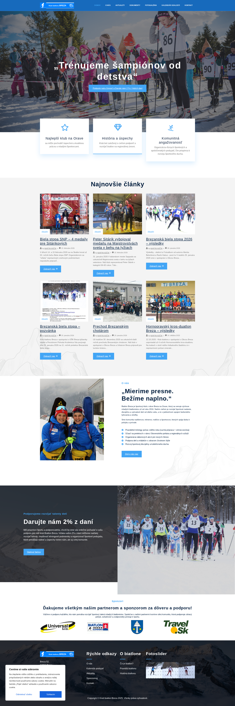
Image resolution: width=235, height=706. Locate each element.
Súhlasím (51, 694)
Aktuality (120, 5)
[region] (35, 683)
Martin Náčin (50, 248)
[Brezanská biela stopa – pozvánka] (64, 301)
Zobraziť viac (49, 269)
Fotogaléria (151, 5)
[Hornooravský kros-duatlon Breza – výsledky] (170, 301)
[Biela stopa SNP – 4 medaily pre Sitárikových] (64, 214)
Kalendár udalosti (171, 5)
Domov (97, 5)
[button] (148, 658)
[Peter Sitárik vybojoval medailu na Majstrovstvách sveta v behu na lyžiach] (117, 214)
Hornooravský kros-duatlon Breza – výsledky (168, 328)
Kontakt (189, 5)
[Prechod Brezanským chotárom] (117, 301)
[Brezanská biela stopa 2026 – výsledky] (170, 214)
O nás (108, 5)
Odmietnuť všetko (24, 694)
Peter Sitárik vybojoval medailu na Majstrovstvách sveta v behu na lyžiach (115, 243)
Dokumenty (135, 5)
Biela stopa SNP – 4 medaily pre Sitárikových (64, 241)
